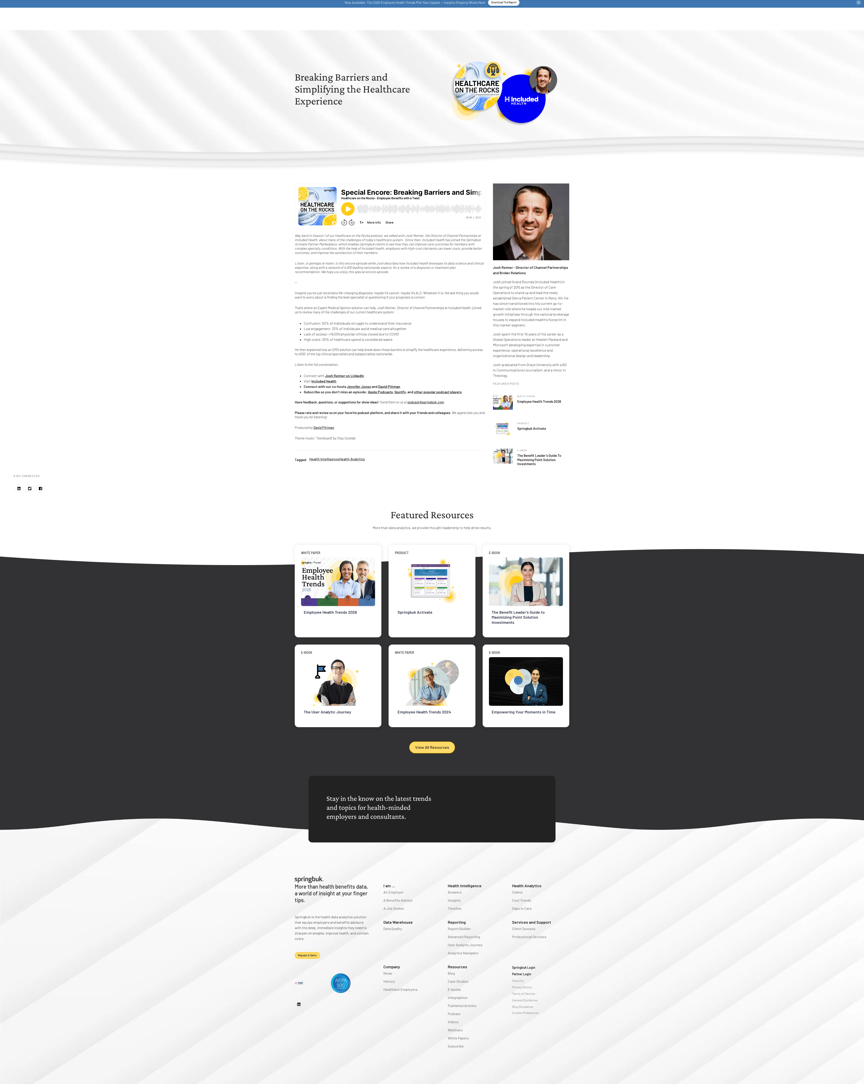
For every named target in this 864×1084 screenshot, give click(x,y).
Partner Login (521, 974)
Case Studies (458, 981)
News (387, 973)
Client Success (524, 928)
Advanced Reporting (464, 937)
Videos (453, 1022)
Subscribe (456, 1046)
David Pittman (323, 427)
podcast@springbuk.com (425, 402)
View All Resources (432, 747)
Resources (457, 966)
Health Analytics (352, 459)
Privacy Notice (522, 987)
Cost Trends (521, 900)
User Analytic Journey (465, 945)
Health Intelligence (324, 459)
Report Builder (459, 928)
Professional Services (529, 937)
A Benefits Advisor (398, 900)
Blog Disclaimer (522, 1007)
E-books (454, 989)
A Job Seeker (393, 908)
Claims (517, 892)
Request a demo (307, 955)
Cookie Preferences (525, 1013)
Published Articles (462, 1005)
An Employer (393, 892)
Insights (454, 900)
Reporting (457, 922)
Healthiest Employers (400, 989)
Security (517, 980)
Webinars (455, 1030)
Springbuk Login (523, 967)
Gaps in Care (522, 908)
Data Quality (392, 928)
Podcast (454, 1014)
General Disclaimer (525, 1000)
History (389, 981)
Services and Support (531, 922)
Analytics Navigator (463, 953)
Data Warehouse (398, 922)
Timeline (454, 908)
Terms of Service (523, 994)
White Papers (458, 1038)
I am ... (389, 885)
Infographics (458, 997)
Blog (451, 973)
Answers (454, 892)
